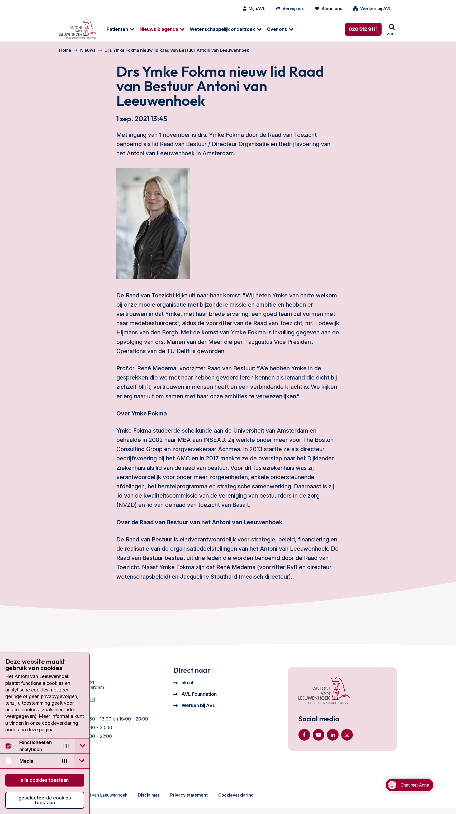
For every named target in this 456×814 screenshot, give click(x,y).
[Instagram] (347, 735)
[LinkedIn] (333, 735)
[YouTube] (318, 735)
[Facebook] (304, 735)
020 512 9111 (363, 29)
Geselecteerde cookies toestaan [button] (44, 800)
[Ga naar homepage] (77, 29)
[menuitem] (117, 29)
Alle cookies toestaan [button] (45, 780)
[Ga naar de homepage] (324, 691)
